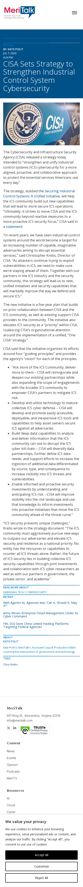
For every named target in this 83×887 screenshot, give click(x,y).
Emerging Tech (13, 592)
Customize (41, 866)
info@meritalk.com (20, 720)
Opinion (12, 764)
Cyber (11, 812)
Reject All (41, 878)
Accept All (41, 855)
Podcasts (13, 771)
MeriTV (12, 778)
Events (11, 758)
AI (8, 798)
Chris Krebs (10, 664)
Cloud (11, 805)
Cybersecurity (36, 592)
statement (14, 226)
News (11, 751)
